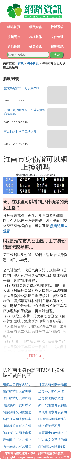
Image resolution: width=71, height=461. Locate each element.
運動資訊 (57, 46)
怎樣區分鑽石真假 (51, 391)
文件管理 (57, 36)
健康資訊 (35, 46)
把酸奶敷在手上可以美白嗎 (21, 88)
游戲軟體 (13, 46)
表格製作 (35, 36)
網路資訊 (35, 26)
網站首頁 (13, 26)
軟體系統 (57, 26)
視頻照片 (13, 36)
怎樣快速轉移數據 (51, 398)
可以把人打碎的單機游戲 (20, 131)
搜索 (57, 55)
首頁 (21, 63)
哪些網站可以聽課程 (17, 398)
